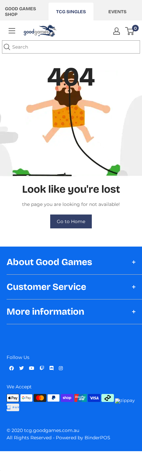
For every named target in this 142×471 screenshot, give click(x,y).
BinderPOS (97, 438)
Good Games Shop (20, 11)
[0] (130, 31)
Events (117, 12)
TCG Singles (71, 12)
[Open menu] (12, 31)
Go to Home (71, 221)
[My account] (116, 31)
